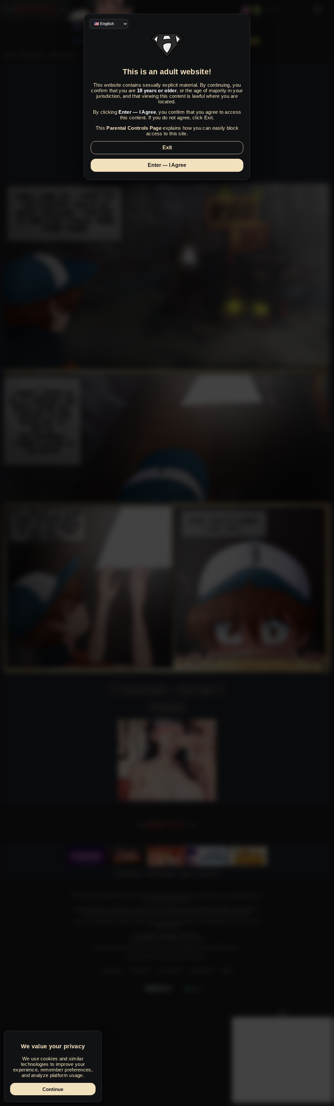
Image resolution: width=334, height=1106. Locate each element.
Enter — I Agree (167, 165)
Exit (167, 147)
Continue (52, 1089)
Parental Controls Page (133, 128)
